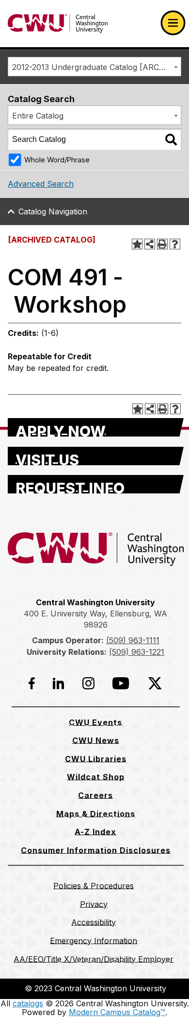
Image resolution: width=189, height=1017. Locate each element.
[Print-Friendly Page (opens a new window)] (162, 244)
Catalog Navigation (52, 211)
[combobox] (94, 66)
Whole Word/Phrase (57, 160)
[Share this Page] (149, 244)
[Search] (171, 139)
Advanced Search (41, 184)
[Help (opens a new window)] (175, 244)
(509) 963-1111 (132, 640)
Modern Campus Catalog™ (117, 1012)
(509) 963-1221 (136, 652)
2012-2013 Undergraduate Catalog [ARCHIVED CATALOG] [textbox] (96, 67)
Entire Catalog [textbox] (37, 116)
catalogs (28, 1003)
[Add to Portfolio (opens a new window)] (137, 244)
